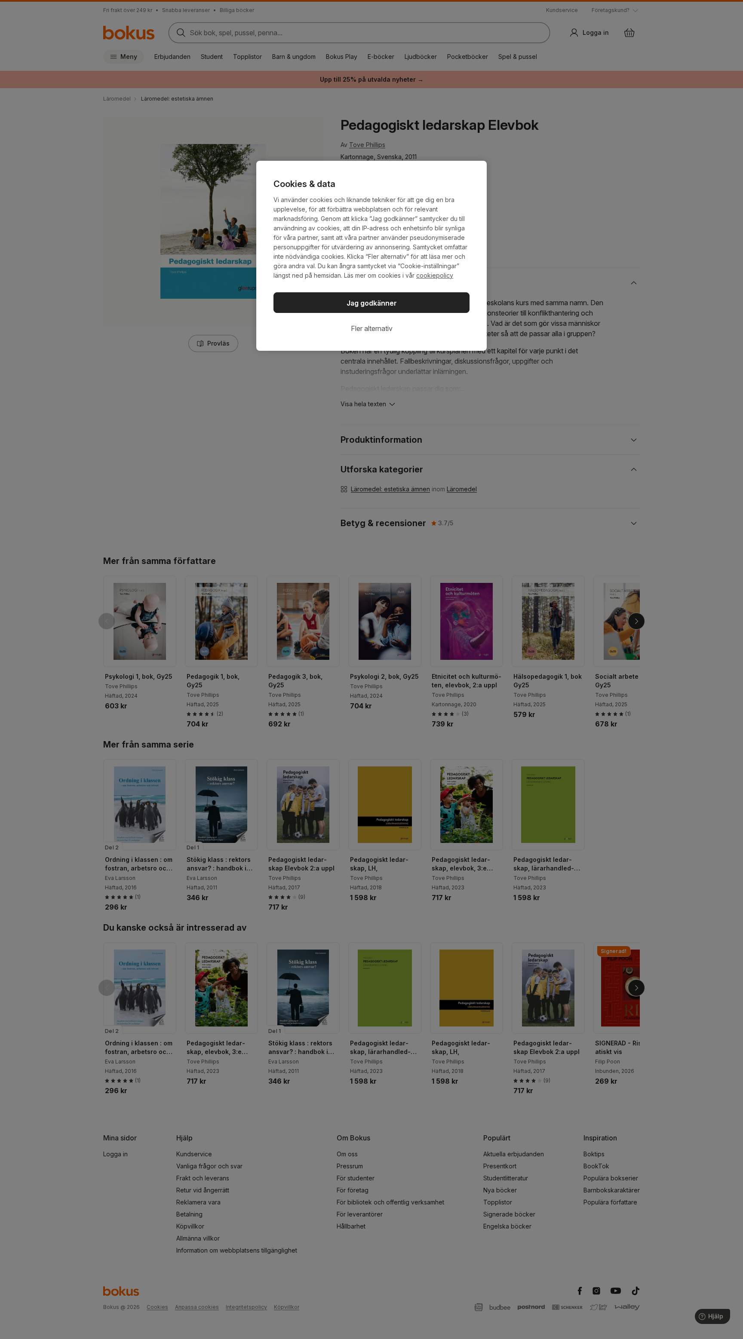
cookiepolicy (434, 275)
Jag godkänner (372, 303)
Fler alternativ (372, 328)
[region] (371, 256)
